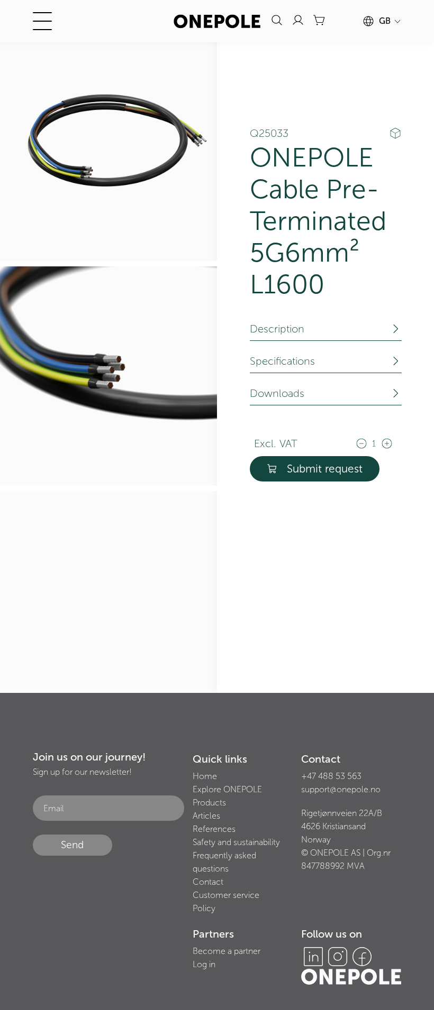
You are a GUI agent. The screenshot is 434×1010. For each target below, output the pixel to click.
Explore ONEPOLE (227, 789)
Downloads (277, 393)
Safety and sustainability (236, 842)
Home (205, 776)
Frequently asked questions (224, 862)
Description (277, 328)
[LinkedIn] (313, 956)
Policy (204, 908)
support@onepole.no (341, 789)
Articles (206, 816)
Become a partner (226, 951)
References (214, 829)
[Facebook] (362, 956)
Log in (204, 964)
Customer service (226, 895)
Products (209, 803)
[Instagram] (338, 956)
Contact (208, 882)
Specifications (282, 361)
